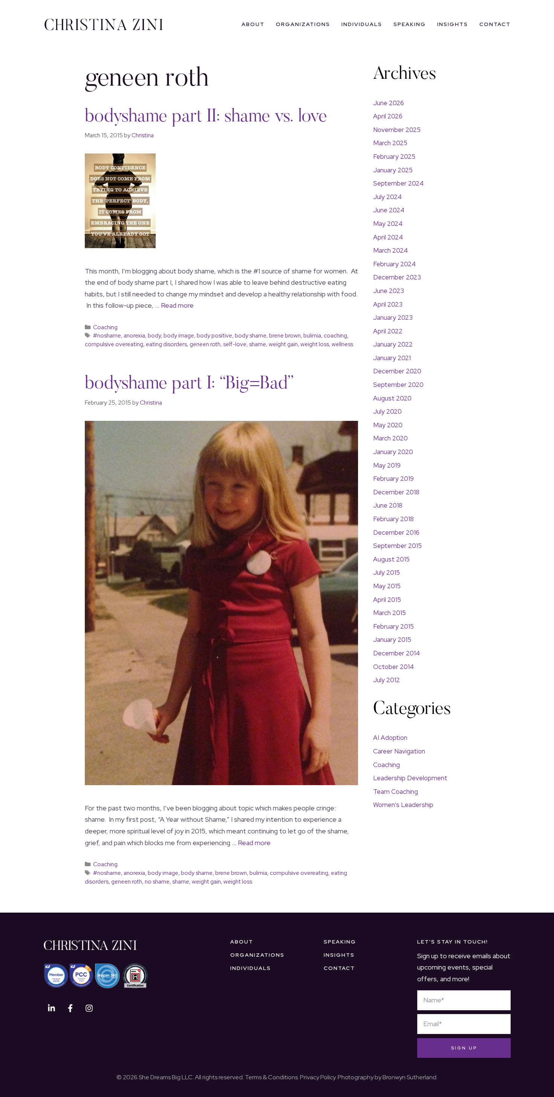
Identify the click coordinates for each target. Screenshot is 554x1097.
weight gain (283, 344)
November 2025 (397, 130)
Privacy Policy (317, 1077)
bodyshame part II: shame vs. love (206, 117)
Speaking (409, 24)
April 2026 (387, 116)
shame (257, 344)
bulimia (312, 335)
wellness (342, 344)
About (253, 24)
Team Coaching (395, 791)
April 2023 (387, 304)
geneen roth (205, 344)
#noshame (107, 335)
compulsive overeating (114, 344)
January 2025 (393, 170)
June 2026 (388, 103)
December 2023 (397, 277)
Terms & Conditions (271, 1077)
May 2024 (387, 223)
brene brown (285, 335)
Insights (452, 24)
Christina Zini (90, 947)
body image (179, 335)
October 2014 (393, 667)
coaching (335, 335)
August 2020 (392, 398)
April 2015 (387, 599)
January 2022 (393, 344)
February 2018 (393, 519)
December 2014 (396, 653)
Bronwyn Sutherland (409, 1077)
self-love (234, 344)
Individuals (361, 24)
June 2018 (387, 505)
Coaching (105, 327)
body (154, 335)
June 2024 (388, 210)
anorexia (134, 335)
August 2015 (391, 559)
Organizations (303, 24)
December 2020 (397, 371)
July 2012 (386, 680)
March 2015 (389, 613)
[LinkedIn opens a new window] (51, 1008)
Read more (177, 305)
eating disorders (166, 344)
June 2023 (388, 291)
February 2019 (393, 478)
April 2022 (387, 331)
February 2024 (394, 264)
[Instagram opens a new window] (89, 1008)
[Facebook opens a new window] (70, 1008)
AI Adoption (390, 737)
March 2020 (390, 438)
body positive (214, 335)
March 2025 (390, 143)
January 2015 (392, 639)
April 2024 (388, 237)
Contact (495, 24)
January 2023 (393, 317)
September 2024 (398, 183)
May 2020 (387, 425)
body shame (250, 335)
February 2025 (394, 156)
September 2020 (398, 384)
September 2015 (397, 546)
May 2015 (387, 586)
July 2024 (387, 197)
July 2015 (386, 572)
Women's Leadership (403, 805)
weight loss (314, 344)
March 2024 (390, 250)
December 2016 (396, 532)
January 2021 (392, 358)
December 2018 (396, 492)
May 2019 (387, 465)
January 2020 (393, 452)
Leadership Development (410, 778)
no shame (157, 881)
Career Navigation (399, 751)
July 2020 (387, 411)
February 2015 (393, 626)
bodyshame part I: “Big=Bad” (189, 384)
